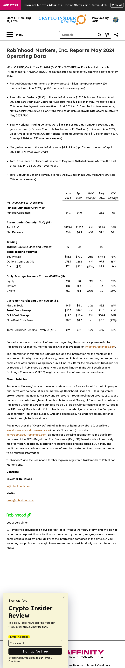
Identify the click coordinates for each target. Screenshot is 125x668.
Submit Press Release (69, 665)
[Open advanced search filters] (107, 34)
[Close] (63, 597)
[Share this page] (116, 34)
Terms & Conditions (98, 665)
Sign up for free (35, 651)
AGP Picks (10, 5)
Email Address (19, 636)
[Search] (99, 34)
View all (117, 5)
